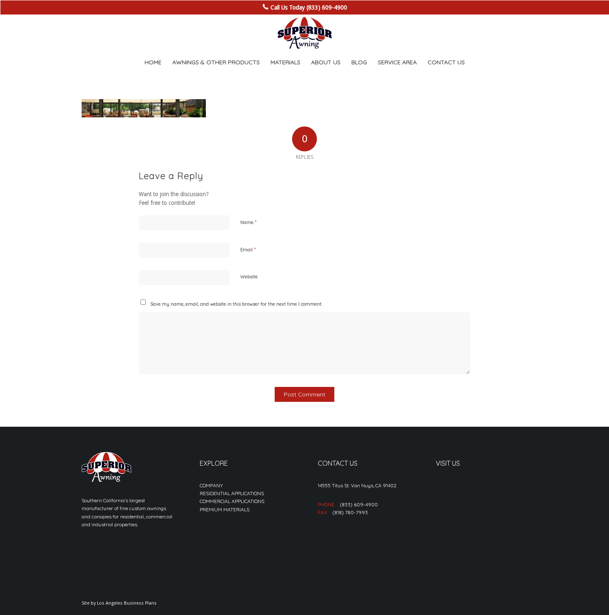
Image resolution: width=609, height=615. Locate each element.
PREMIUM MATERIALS (224, 509)
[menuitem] (153, 62)
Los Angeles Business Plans (127, 603)
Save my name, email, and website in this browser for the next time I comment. (236, 304)
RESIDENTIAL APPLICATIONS (232, 493)
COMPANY (211, 485)
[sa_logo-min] (304, 33)
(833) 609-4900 (359, 504)
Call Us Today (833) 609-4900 (309, 7)
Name (248, 222)
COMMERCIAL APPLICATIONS (232, 501)
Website (249, 277)
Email (248, 249)
